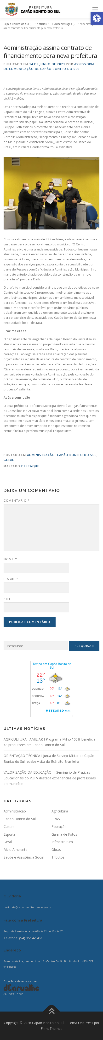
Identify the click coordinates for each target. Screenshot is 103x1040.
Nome (10, 559)
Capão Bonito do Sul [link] (77, 455)
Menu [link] (95, 9)
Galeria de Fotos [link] (64, 834)
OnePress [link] (85, 1022)
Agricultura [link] (60, 811)
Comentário (17, 500)
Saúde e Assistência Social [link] (24, 857)
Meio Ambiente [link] (15, 849)
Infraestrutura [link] (62, 841)
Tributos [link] (58, 857)
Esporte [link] (10, 834)
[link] (97, 18)
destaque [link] (30, 466)
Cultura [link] (9, 826)
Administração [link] (41, 455)
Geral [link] (9, 460)
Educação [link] (59, 826)
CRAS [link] (56, 819)
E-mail (11, 579)
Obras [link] (56, 849)
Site (7, 598)
